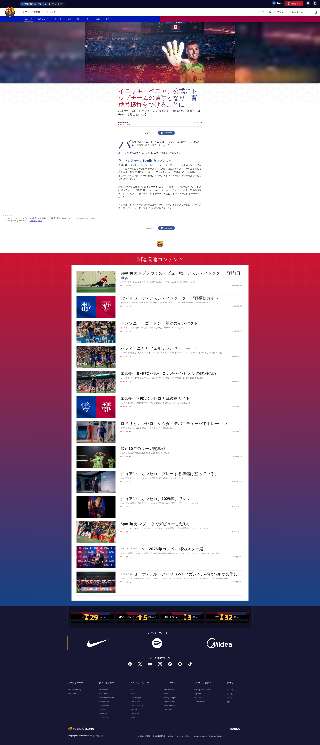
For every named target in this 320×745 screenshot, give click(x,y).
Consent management (201, 736)
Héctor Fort (103, 714)
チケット (58, 19)
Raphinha (167, 694)
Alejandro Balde (104, 690)
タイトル (109, 19)
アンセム (230, 694)
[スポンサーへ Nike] (98, 643)
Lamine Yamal (169, 690)
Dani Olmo (134, 710)
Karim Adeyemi (170, 706)
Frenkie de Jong (136, 706)
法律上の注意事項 (144, 736)
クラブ (280, 12)
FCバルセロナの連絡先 (183, 736)
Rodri (133, 718)
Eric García (102, 710)
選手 (88, 19)
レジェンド (231, 698)
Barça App (197, 694)
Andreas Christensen (106, 698)
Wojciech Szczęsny (74, 690)
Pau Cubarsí (103, 694)
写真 (98, 19)
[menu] (314, 3)
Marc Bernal (135, 714)
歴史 (228, 702)
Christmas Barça (199, 702)
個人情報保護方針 (159, 736)
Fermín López (136, 698)
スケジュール (43, 19)
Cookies (170, 736)
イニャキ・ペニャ (153, 141)
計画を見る (295, 3)
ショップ (51, 12)
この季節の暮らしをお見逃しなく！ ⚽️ (42, 4)
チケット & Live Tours (202, 690)
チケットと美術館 (31, 12)
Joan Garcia (72, 694)
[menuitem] (315, 3)
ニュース (28, 19)
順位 (79, 19)
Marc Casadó (135, 702)
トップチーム (264, 12)
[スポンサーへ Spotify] (157, 643)
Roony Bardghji (170, 698)
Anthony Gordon (170, 702)
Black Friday (198, 698)
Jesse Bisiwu (169, 710)
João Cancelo (104, 718)
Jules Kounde (104, 706)
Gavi (132, 690)
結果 (69, 19)
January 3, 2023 (36, 221)
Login (278, 3)
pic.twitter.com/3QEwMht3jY (87, 218)
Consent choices (216, 736)
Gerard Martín (104, 702)
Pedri (133, 694)
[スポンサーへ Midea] (219, 643)
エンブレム (231, 690)
